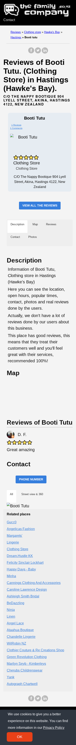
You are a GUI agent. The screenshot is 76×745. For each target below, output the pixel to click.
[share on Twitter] (38, 52)
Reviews (16, 32)
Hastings (16, 37)
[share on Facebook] (31, 52)
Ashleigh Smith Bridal (23, 596)
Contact (9, 20)
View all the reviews (39, 205)
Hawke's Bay (52, 32)
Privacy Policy (53, 727)
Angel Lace (15, 623)
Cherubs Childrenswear (24, 670)
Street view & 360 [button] (32, 494)
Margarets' (14, 535)
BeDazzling (15, 603)
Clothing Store (17, 549)
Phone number (31, 479)
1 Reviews (16, 125)
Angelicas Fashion (21, 529)
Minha (11, 576)
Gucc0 (11, 522)
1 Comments (16, 128)
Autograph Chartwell (22, 684)
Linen (11, 616)
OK (19, 737)
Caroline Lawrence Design (27, 589)
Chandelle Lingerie (21, 636)
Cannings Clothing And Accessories (34, 583)
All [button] (11, 494)
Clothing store (32, 32)
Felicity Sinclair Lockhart (25, 562)
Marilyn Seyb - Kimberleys (26, 663)
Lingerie (13, 542)
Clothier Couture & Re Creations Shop (35, 650)
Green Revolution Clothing (27, 657)
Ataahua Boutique (20, 630)
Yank (10, 677)
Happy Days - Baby (21, 569)
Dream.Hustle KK (20, 556)
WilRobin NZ (16, 643)
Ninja (11, 610)
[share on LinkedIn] (44, 52)
